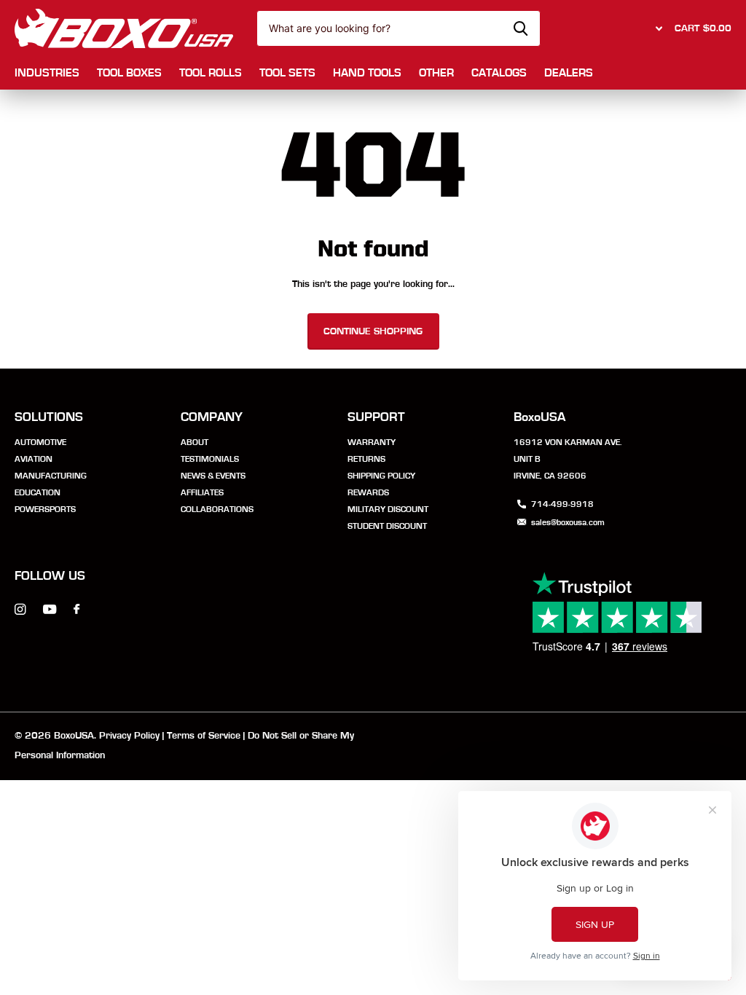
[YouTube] (49, 610)
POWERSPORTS (45, 509)
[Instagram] (20, 609)
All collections (47, 74)
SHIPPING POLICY (381, 475)
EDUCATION (37, 492)
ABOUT (194, 442)
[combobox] (398, 28)
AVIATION (33, 459)
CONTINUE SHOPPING (373, 331)
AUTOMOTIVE (40, 442)
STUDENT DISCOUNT (387, 526)
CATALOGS (499, 73)
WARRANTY (372, 442)
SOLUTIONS (49, 417)
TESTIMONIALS (210, 459)
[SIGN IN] (657, 28)
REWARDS (368, 492)
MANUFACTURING (51, 475)
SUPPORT (376, 417)
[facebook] (76, 610)
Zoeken (520, 28)
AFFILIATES (202, 492)
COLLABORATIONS (217, 509)
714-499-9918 (562, 504)
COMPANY (212, 417)
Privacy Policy (129, 736)
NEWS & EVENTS (213, 475)
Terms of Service (203, 736)
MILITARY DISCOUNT (388, 509)
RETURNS (366, 459)
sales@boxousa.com (568, 522)
